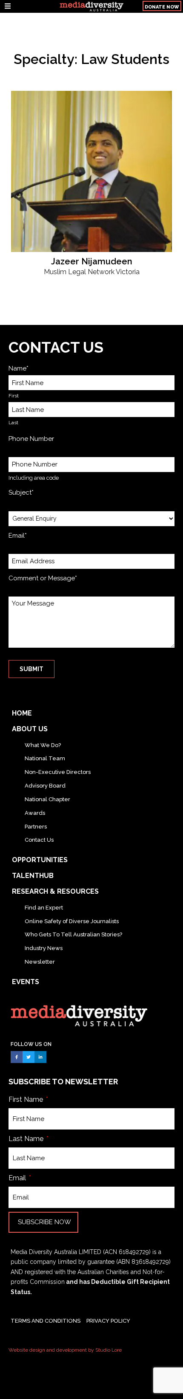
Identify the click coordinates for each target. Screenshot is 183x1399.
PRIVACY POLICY (108, 1321)
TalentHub (33, 876)
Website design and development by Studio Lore (65, 1350)
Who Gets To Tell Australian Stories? (73, 934)
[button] (28, 6)
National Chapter (47, 799)
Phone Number (31, 439)
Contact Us (39, 840)
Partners (36, 826)
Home (22, 713)
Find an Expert (44, 907)
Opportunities (40, 860)
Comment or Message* (43, 578)
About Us (30, 729)
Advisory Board (45, 785)
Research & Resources (55, 891)
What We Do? (43, 745)
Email (18, 1178)
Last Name (27, 1139)
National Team (45, 758)
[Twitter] (28, 1057)
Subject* (21, 492)
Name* (19, 368)
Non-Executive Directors (58, 772)
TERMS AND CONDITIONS (45, 1321)
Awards (35, 813)
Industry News (44, 948)
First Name (27, 1099)
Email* (18, 535)
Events (25, 982)
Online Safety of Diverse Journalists (72, 921)
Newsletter (40, 962)
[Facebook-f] (17, 1057)
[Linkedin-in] (40, 1057)
